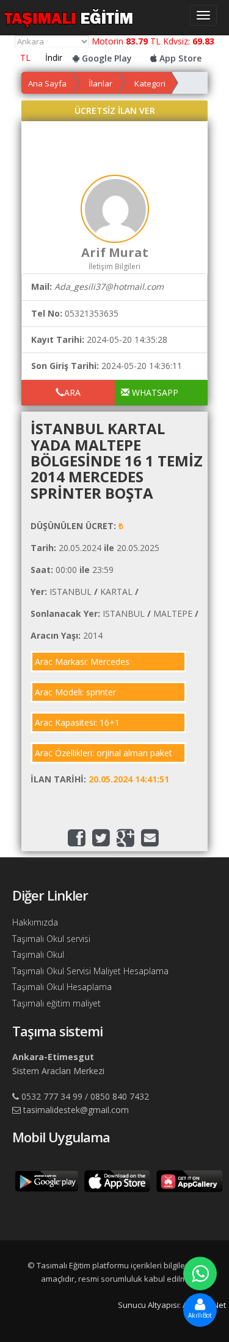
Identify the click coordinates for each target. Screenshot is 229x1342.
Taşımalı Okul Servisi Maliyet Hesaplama (90, 971)
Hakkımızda (35, 922)
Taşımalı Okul (38, 954)
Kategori (149, 83)
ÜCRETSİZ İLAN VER (115, 110)
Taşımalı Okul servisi (51, 938)
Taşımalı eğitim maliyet (56, 1003)
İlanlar (100, 83)
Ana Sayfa (47, 83)
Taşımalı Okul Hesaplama (62, 986)
